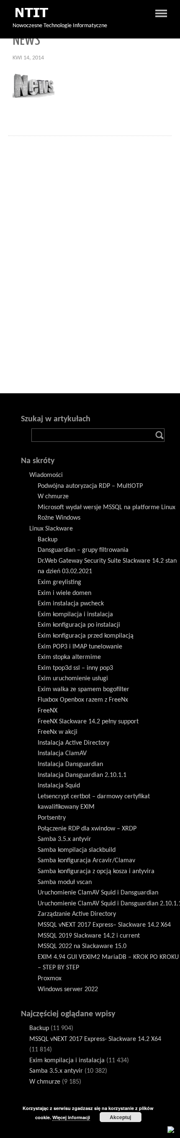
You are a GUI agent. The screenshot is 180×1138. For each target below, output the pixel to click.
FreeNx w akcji (57, 732)
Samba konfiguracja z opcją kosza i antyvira (96, 871)
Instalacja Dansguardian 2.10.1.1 (82, 775)
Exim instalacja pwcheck (71, 603)
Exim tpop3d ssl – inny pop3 (75, 668)
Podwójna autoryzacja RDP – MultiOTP (90, 486)
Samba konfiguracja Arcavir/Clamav (86, 860)
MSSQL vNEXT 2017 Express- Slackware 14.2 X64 (95, 1039)
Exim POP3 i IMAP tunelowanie (80, 646)
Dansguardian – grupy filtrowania (83, 550)
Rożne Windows (59, 518)
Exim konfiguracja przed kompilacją (86, 636)
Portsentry (52, 818)
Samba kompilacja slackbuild (77, 850)
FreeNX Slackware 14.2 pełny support (88, 721)
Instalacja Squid (59, 785)
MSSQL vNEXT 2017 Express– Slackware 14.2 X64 (104, 925)
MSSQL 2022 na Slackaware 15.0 (82, 946)
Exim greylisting (59, 582)
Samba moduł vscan (65, 882)
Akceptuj (120, 1117)
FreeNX (47, 710)
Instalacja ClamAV (62, 753)
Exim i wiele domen (64, 593)
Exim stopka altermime (69, 657)
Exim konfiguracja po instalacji (79, 625)
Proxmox (50, 978)
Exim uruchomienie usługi (73, 678)
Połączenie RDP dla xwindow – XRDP (87, 828)
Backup (47, 539)
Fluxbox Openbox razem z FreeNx (83, 700)
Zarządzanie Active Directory (77, 914)
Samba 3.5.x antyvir (64, 839)
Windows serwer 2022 (68, 989)
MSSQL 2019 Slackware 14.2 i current (89, 936)
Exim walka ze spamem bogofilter (83, 689)
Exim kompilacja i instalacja (75, 614)
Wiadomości (46, 475)
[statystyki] (170, 1129)
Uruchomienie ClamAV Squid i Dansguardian (98, 892)
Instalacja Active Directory (73, 743)
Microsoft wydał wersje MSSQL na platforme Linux (106, 507)
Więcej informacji (71, 1117)
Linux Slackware (51, 528)
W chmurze (53, 496)
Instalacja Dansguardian (70, 764)
